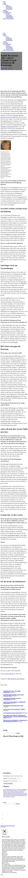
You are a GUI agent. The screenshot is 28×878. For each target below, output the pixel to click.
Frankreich (16, 791)
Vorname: (5, 778)
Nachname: (5, 781)
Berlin (12, 790)
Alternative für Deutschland (9, 789)
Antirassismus (9, 790)
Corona (19, 790)
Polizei (20, 794)
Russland (19, 795)
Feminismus (9, 791)
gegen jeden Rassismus (12, 396)
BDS (9, 678)
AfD (4, 789)
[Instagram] (5, 823)
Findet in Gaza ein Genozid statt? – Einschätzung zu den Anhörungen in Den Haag (15, 721)
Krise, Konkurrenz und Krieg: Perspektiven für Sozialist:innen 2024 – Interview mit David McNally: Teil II (15, 716)
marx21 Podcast (9, 17)
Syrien (26, 795)
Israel (18, 678)
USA (14, 796)
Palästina (22, 678)
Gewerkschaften (21, 791)
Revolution (12, 795)
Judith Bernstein (14, 130)
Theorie (5, 10)
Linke (4, 794)
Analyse (15, 789)
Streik (23, 795)
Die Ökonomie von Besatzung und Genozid (13, 705)
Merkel (13, 794)
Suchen (4, 802)
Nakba (24, 274)
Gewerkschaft (9, 7)
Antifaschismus (9, 9)
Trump (7, 796)
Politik (4, 4)
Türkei (9, 796)
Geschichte (5, 11)
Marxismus (10, 794)
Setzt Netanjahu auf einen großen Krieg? (12, 713)
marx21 (6, 794)
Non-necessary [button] (5, 862)
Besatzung (13, 678)
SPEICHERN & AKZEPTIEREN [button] (9, 872)
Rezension (16, 795)
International (8, 6)
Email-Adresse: (6, 776)
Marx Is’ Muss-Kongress (8, 18)
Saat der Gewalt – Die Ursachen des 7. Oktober (14, 709)
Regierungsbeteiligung (6, 795)
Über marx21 (9, 15)
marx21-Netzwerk (7, 12)
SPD (21, 795)
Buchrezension (15, 790)
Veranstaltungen (9, 16)
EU (25, 790)
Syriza (4, 796)
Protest (23, 794)
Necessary (6, 854)
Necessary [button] (4, 852)
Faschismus (5, 791)
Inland (7, 5)
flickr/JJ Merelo (9, 673)
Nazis (15, 794)
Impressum (12, 825)
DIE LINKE (23, 790)
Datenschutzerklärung (5, 825)
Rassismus (25, 794)
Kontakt (7, 13)
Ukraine (11, 796)
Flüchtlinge (13, 791)
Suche (4, 2)
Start (4, 1)
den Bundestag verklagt (13, 535)
